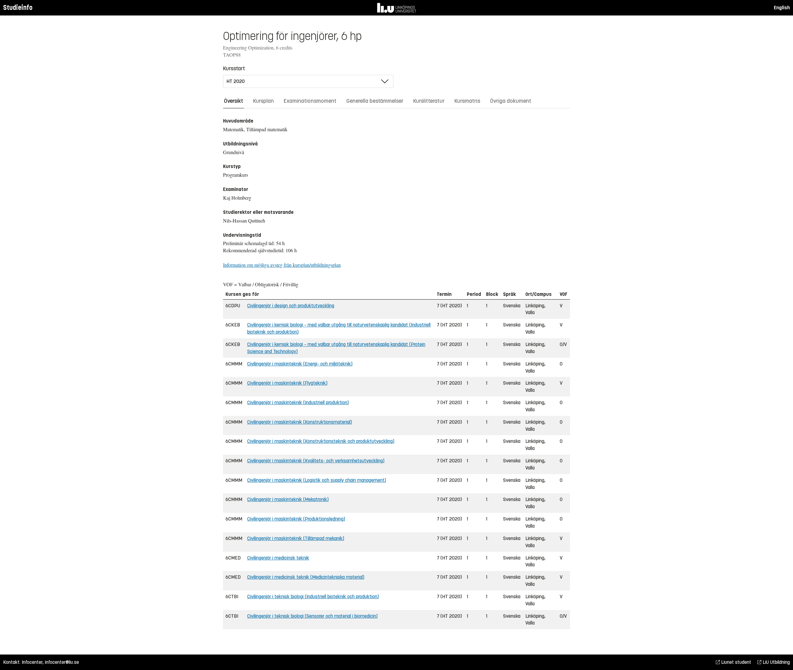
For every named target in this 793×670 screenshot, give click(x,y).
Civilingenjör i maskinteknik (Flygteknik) (287, 383)
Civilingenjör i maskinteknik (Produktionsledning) (296, 519)
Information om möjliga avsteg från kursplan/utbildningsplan (282, 265)
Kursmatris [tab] (467, 100)
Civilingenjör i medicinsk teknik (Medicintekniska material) (305, 577)
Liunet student (735, 662)
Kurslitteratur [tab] (429, 100)
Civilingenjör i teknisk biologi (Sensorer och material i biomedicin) (312, 616)
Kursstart (234, 68)
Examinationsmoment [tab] (310, 100)
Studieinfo (18, 7)
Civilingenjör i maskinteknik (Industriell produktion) (298, 402)
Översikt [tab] (233, 100)
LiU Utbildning (775, 662)
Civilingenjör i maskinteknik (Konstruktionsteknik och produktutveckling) (320, 441)
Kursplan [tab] (263, 100)
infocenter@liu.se (62, 662)
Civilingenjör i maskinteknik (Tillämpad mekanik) (295, 538)
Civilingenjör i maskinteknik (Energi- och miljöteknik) (300, 364)
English (782, 8)
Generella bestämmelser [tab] (374, 100)
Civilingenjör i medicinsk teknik (278, 558)
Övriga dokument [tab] (510, 100)
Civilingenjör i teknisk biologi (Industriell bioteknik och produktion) (313, 596)
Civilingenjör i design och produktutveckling (290, 306)
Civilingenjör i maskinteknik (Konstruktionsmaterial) (299, 422)
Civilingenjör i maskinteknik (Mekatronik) (288, 499)
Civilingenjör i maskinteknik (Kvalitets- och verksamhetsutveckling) (315, 461)
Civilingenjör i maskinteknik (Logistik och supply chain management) (316, 480)
